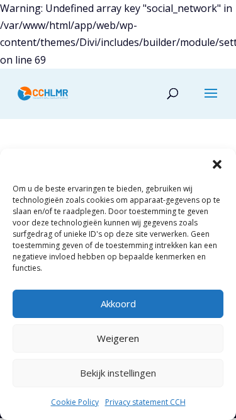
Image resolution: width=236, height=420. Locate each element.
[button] (217, 164)
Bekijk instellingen (118, 372)
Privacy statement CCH (145, 402)
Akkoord (118, 303)
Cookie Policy (75, 402)
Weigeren (118, 338)
